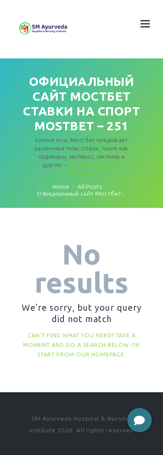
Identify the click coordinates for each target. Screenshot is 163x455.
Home (61, 186)
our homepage (100, 354)
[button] (139, 420)
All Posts (89, 186)
